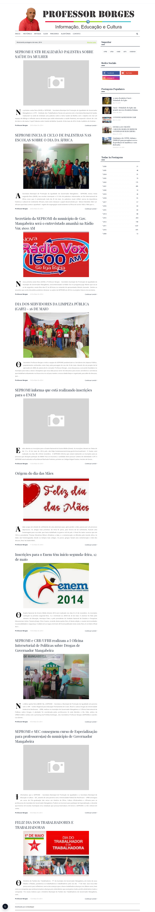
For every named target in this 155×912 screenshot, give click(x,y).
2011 (120, 226)
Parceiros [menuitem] (54, 34)
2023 (120, 178)
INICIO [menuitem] (17, 34)
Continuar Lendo (90, 125)
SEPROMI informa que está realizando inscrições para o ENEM (53, 392)
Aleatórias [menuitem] (66, 34)
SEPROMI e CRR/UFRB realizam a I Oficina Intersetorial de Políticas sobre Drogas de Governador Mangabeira (49, 645)
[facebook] (111, 73)
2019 (120, 194)
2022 (120, 182)
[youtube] (129, 73)
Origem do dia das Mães (34, 473)
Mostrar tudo (91, 42)
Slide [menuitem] (45, 34)
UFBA (112, 52)
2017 (120, 202)
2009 (120, 234)
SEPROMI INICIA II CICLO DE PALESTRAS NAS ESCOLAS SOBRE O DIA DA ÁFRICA (53, 137)
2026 (120, 166)
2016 (120, 206)
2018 (120, 198)
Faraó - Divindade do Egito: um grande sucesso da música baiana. (125, 109)
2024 (120, 174)
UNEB (118, 52)
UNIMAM (132, 52)
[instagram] (111, 78)
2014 (120, 214)
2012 (120, 222)
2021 (120, 186)
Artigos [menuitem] (37, 34)
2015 (120, 210)
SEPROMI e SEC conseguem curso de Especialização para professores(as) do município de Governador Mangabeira (56, 736)
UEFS (125, 52)
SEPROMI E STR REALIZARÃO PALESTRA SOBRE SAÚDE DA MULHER (54, 54)
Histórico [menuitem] (27, 34)
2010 (120, 230)
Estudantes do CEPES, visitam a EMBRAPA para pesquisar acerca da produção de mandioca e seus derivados (125, 141)
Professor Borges (21, 125)
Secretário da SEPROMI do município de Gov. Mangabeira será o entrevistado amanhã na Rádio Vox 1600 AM (54, 223)
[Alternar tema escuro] (5, 906)
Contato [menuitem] (76, 34)
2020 (120, 190)
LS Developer (30, 907)
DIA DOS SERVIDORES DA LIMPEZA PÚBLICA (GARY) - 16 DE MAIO (52, 306)
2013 (120, 218)
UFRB (105, 52)
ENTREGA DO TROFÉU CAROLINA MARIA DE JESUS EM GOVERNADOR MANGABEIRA (125, 129)
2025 (120, 170)
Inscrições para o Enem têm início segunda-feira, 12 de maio (55, 557)
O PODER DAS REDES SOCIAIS (124, 117)
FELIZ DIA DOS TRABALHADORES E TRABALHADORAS (44, 825)
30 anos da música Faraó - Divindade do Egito (122, 99)
